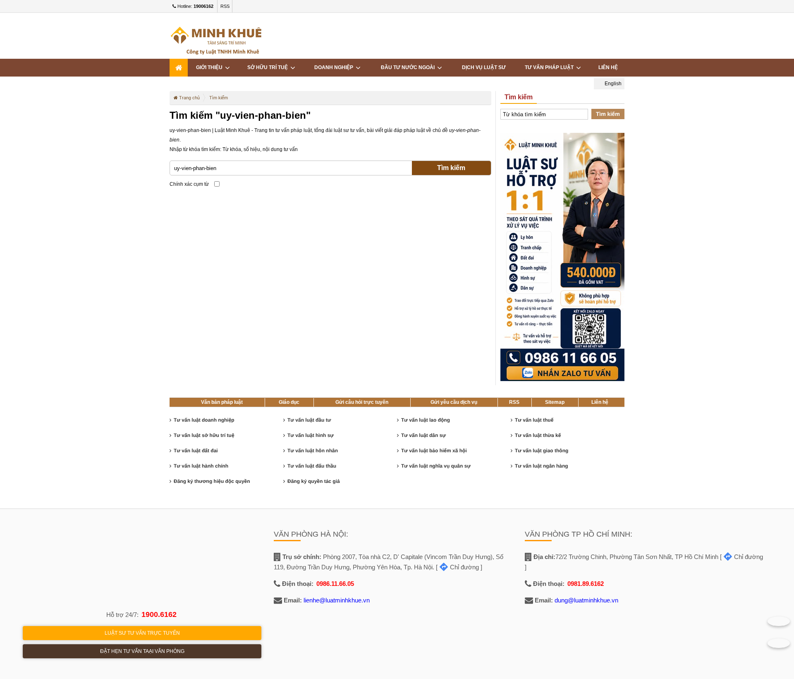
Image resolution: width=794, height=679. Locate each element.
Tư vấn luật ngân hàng (541, 466)
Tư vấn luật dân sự (423, 435)
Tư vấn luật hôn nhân (312, 450)
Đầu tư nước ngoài (409, 67)
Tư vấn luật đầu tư (309, 420)
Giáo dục (289, 402)
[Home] (179, 68)
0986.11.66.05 (335, 583)
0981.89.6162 (585, 583)
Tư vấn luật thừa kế (538, 435)
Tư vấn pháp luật (550, 67)
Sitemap (554, 402)
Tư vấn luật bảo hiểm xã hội (434, 450)
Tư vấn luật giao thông (541, 450)
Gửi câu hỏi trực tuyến (361, 402)
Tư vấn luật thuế (534, 420)
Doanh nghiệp (335, 67)
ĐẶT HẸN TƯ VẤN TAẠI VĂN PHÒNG (142, 651)
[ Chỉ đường (457, 567)
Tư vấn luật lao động (425, 420)
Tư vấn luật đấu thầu (311, 466)
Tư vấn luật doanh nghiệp (204, 420)
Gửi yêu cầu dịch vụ (453, 402)
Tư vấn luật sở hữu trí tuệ (204, 435)
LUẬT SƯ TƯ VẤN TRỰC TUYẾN (142, 633)
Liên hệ (608, 67)
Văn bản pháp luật (222, 402)
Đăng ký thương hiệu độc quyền (212, 481)
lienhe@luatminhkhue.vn (337, 600)
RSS (225, 6)
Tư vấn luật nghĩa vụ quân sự (436, 466)
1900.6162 (159, 614)
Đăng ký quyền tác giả (313, 481)
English (612, 83)
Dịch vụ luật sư (484, 67)
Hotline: (194, 6)
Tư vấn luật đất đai (196, 450)
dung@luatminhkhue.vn (586, 600)
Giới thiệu (210, 67)
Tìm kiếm (451, 167)
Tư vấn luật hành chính (201, 466)
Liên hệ (599, 402)
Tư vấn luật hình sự (310, 435)
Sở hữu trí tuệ (268, 67)
